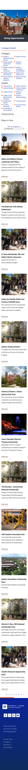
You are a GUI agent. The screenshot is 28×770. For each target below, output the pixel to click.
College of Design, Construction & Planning (8, 63)
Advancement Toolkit (10, 729)
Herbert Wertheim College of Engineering (8, 78)
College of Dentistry (21, 86)
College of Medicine (8, 88)
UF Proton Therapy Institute (21, 105)
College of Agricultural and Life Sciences (8, 58)
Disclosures (7, 745)
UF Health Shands (20, 101)
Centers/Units (7, 114)
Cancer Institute (7, 86)
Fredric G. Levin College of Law (20, 73)
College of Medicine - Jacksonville (21, 88)
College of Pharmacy (18, 92)
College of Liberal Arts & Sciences (7, 73)
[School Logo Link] (13, 706)
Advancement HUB (9, 726)
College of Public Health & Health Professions (7, 97)
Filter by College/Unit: (14, 126)
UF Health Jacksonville (6, 105)
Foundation (7, 742)
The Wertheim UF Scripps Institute (7, 109)
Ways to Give (7, 120)
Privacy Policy (7, 747)
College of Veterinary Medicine (21, 96)
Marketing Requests (9, 731)
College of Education (18, 62)
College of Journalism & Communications (20, 69)
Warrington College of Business (21, 77)
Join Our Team (8, 739)
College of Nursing (8, 91)
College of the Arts (21, 56)
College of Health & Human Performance (8, 69)
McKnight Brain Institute (7, 101)
